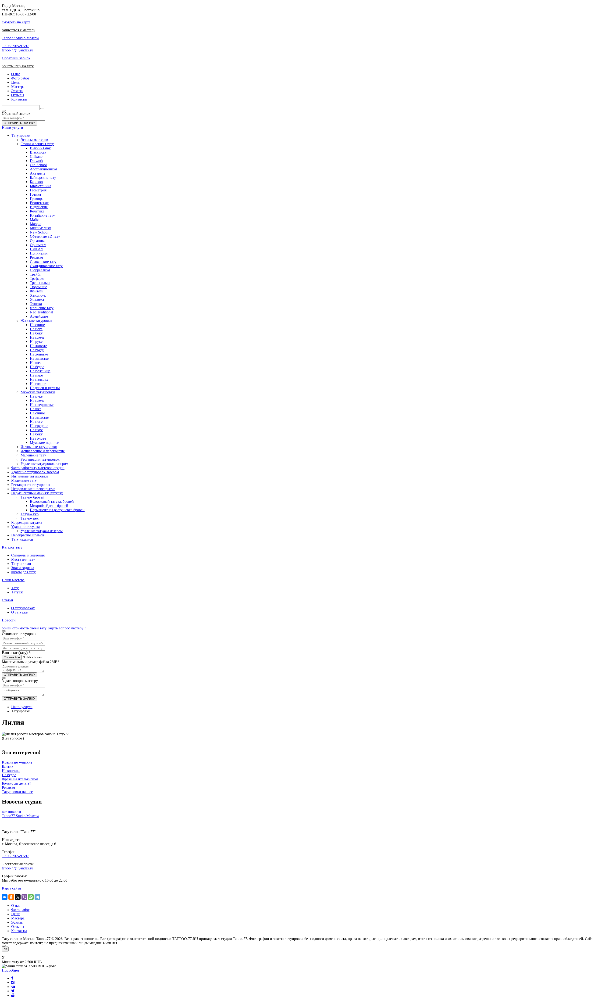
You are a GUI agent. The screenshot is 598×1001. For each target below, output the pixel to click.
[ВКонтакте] (4, 897)
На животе (38, 346)
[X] (18, 897)
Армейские (39, 316)
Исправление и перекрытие (43, 451)
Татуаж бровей (32, 497)
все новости (11, 812)
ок (5, 949)
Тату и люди (21, 564)
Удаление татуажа (25, 527)
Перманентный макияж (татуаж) (37, 493)
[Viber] (24, 897)
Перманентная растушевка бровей (57, 510)
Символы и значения (28, 555)
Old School (38, 165)
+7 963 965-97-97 (15, 46)
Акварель (37, 173)
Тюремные (38, 287)
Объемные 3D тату (45, 236)
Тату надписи (22, 539)
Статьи (7, 600)
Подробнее (10, 970)
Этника (36, 304)
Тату (15, 588)
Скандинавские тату (46, 266)
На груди (37, 350)
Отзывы (17, 927)
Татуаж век (30, 518)
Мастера (18, 918)
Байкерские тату (43, 177)
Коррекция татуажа (26, 522)
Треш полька (40, 283)
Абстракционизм (43, 169)
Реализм (36, 257)
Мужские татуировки (38, 392)
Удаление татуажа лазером (42, 531)
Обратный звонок (16, 58)
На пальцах (39, 379)
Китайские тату (42, 215)
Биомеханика (40, 186)
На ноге (36, 329)
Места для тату (23, 559)
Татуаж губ (30, 514)
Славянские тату (43, 262)
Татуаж (17, 592)
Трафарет (37, 278)
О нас (15, 906)
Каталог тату (12, 547)
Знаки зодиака (22, 568)
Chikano (36, 156)
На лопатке (39, 354)
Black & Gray (40, 148)
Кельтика (37, 211)
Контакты (19, 931)
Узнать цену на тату (18, 66)
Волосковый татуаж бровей (52, 501)
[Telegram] (37, 897)
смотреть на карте (16, 22)
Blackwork (38, 152)
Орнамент (38, 245)
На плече (37, 337)
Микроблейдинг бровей (49, 506)
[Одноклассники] (11, 897)
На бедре (37, 367)
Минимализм (40, 228)
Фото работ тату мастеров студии (37, 468)
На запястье (39, 358)
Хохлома (37, 299)
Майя (34, 220)
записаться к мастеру (18, 30)
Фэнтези (36, 291)
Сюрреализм (40, 270)
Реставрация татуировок (40, 459)
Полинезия (38, 253)
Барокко (36, 182)
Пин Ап (36, 249)
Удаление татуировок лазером (44, 464)
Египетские (39, 203)
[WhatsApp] (31, 897)
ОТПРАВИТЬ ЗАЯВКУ (19, 123)
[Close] (4, 946)
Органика (38, 241)
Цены (15, 914)
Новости (9, 620)
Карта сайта (11, 888)
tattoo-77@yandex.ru (17, 50)
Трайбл (35, 274)
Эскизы (17, 922)
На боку (36, 333)
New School (39, 232)
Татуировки (20, 135)
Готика (35, 194)
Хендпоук (38, 295)
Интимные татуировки (39, 447)
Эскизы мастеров (34, 140)
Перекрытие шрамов (27, 535)
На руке (36, 342)
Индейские (39, 207)
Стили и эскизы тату (37, 144)
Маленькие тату (33, 455)
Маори (35, 224)
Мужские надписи (44, 443)
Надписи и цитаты (45, 388)
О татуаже (19, 612)
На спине (37, 325)
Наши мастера (13, 580)
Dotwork (36, 161)
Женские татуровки (36, 321)
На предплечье (41, 405)
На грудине (39, 426)
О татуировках (23, 608)
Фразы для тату (23, 572)
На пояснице (40, 371)
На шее (35, 363)
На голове (38, 384)
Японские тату (41, 308)
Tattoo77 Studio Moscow (20, 38)
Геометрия (38, 190)
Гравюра (36, 199)
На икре (36, 375)
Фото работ (20, 910)
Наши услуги (12, 127)
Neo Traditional (41, 312)
